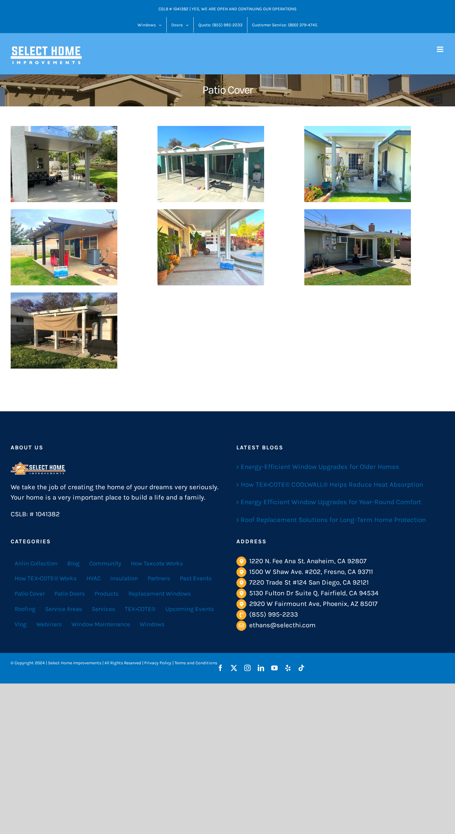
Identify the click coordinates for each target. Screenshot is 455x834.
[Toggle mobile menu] (440, 49)
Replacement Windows (159, 593)
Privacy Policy (157, 662)
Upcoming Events (189, 608)
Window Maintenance (100, 624)
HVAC (93, 578)
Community (105, 563)
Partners (159, 578)
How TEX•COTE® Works (46, 578)
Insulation (124, 578)
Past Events (196, 578)
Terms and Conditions (196, 662)
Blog (73, 563)
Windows (152, 624)
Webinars (49, 624)
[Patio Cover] (64, 164)
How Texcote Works (157, 563)
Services (103, 608)
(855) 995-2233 (273, 614)
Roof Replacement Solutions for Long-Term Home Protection (333, 520)
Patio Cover (30, 593)
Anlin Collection (36, 563)
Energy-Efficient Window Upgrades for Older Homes (320, 467)
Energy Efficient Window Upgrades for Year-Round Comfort (331, 502)
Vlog (21, 624)
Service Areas (63, 608)
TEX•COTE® (140, 608)
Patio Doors (69, 593)
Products (107, 593)
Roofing (25, 608)
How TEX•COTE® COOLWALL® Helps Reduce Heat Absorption (332, 485)
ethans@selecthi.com (282, 625)
